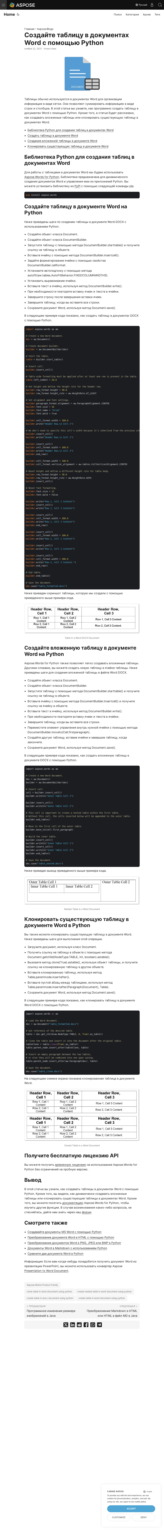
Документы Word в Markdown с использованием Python (67, 1248)
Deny (144, 1517)
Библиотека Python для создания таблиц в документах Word (71, 130)
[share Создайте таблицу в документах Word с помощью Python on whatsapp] (92, 1325)
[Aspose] (22, 5)
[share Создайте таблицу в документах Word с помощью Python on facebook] (86, 1325)
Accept (131, 1509)
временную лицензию (70, 1164)
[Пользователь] (152, 5)
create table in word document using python (101, 1298)
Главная (29, 28)
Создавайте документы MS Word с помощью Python (65, 1232)
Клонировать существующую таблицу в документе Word (68, 146)
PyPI (77, 186)
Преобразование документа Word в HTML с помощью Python (71, 1237)
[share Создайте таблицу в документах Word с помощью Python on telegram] (99, 1325)
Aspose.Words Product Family (42, 1285)
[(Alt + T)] (18, 14)
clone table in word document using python (49, 1291)
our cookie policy (138, 1502)
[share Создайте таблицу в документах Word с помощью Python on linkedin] (72, 1325)
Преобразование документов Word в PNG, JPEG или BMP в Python (74, 1243)
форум (86, 1212)
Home (9, 14)
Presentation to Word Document (46, 1270)
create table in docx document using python (50, 1298)
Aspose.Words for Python (41, 177)
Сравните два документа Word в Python (55, 1253)
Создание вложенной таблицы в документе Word (62, 141)
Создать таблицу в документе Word (53, 135)
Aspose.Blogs (45, 28)
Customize (118, 1517)
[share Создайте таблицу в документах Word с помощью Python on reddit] (79, 1325)
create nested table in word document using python (104, 1291)
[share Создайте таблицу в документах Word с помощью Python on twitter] (65, 1325)
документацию (72, 1203)
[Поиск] (160, 5)
